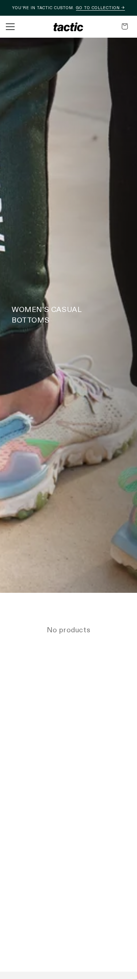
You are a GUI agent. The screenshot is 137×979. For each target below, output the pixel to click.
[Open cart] (124, 26)
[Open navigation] (10, 27)
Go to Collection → (100, 8)
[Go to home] (68, 27)
